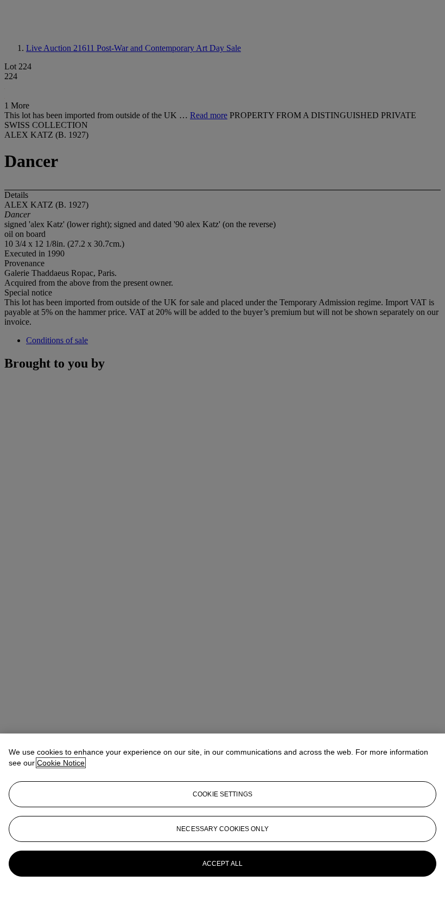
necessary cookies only (222, 829)
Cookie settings (222, 794)
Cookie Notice (61, 762)
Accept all (222, 863)
